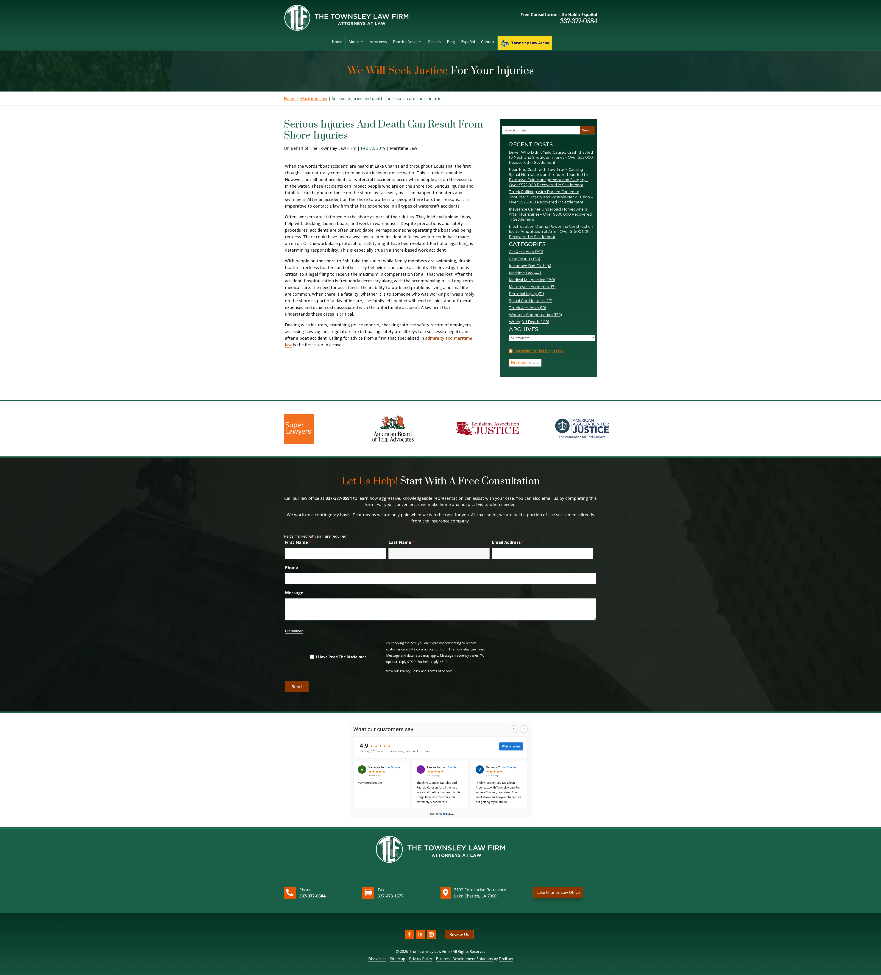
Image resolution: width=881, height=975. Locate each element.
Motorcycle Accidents (529, 287)
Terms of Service (440, 671)
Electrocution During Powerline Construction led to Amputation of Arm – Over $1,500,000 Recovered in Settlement (551, 231)
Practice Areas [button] (405, 42)
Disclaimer (294, 630)
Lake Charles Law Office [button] (558, 892)
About (353, 42)
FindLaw (506, 958)
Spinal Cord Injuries (526, 301)
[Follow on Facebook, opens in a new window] (409, 934)
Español (468, 42)
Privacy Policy (410, 671)
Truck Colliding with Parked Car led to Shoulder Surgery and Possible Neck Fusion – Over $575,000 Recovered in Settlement (551, 197)
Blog (451, 42)
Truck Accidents (524, 308)
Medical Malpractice (527, 280)
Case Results (520, 259)
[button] (876, 941)
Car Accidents (521, 252)
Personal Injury (523, 294)
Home (337, 42)
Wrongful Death (524, 322)
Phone (291, 567)
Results (434, 42)
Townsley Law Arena (530, 42)
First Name (298, 542)
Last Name (401, 542)
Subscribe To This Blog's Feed (539, 351)
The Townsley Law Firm (333, 148)
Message (294, 592)
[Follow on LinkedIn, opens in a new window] (420, 934)
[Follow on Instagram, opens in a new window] (431, 934)
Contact (487, 42)
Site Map (397, 958)
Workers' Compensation (531, 315)
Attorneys (378, 42)
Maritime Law (403, 148)
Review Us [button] (459, 934)
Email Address (508, 542)
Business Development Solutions (464, 958)
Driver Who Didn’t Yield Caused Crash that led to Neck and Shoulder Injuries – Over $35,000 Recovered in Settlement (551, 157)
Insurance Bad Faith (527, 266)
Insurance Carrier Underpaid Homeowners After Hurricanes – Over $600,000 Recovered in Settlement (550, 214)
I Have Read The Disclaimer (341, 657)
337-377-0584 (578, 21)
